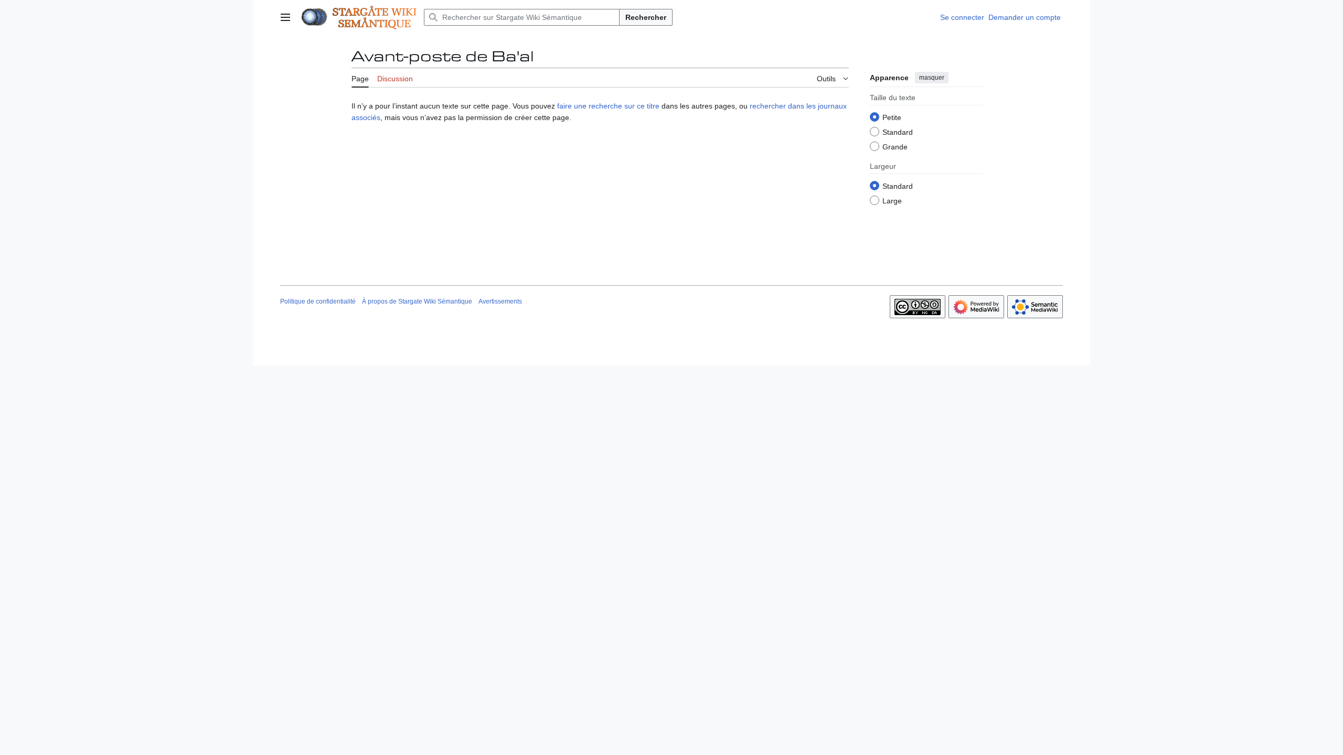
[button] (285, 17)
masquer (931, 77)
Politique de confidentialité (318, 301)
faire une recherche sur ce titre (608, 106)
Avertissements (500, 301)
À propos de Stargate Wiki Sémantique (417, 301)
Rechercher (645, 17)
